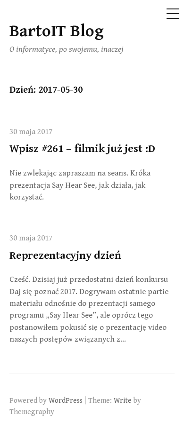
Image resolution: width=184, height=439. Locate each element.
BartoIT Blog (56, 31)
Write (123, 400)
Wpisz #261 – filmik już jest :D (82, 148)
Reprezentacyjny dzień (65, 255)
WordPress (66, 400)
